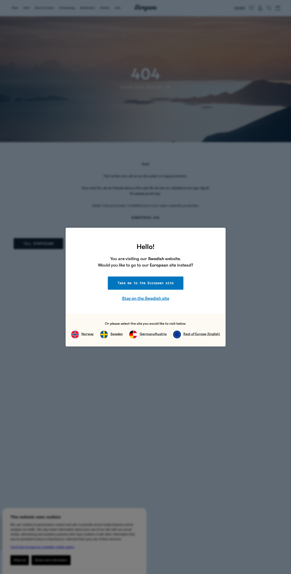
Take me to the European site (146, 283)
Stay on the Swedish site (145, 298)
